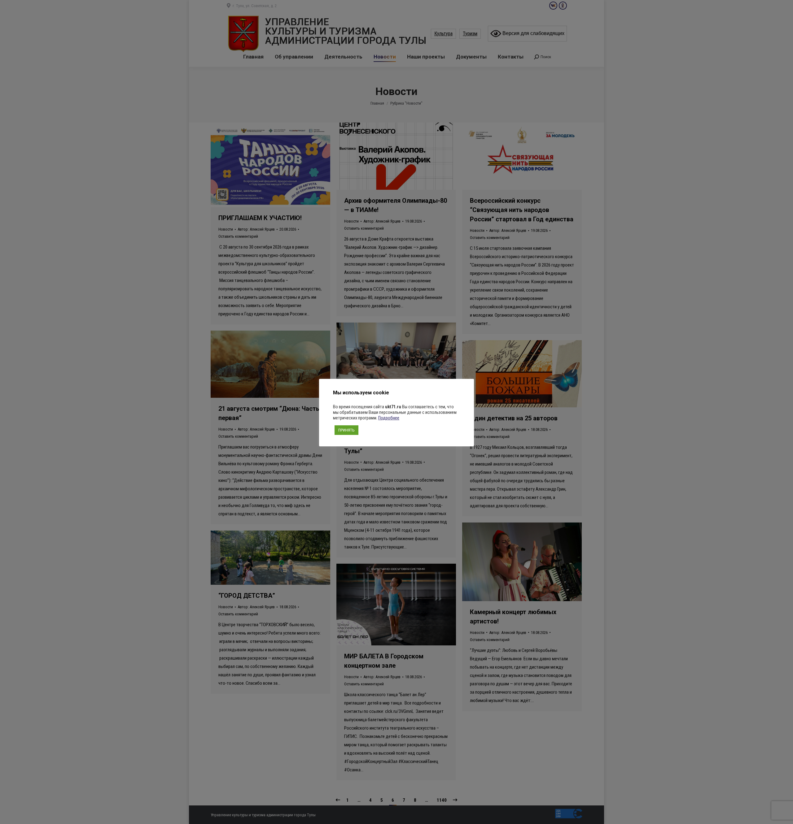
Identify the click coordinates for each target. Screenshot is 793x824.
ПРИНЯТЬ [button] (346, 430)
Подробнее (388, 418)
